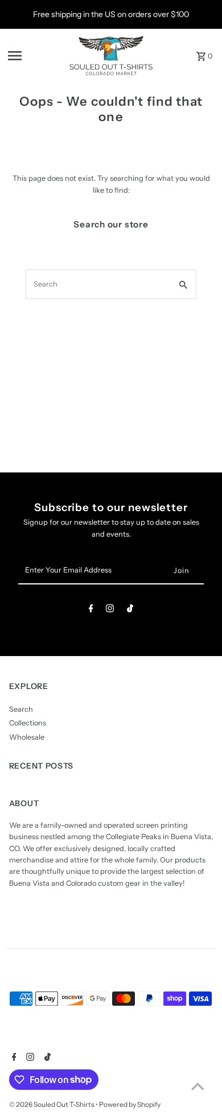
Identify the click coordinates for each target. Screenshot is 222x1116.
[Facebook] (91, 610)
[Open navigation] (34, 56)
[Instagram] (110, 610)
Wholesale (26, 737)
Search (21, 709)
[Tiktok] (130, 610)
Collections (27, 723)
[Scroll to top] (198, 1086)
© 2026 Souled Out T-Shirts (52, 1104)
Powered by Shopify (130, 1104)
